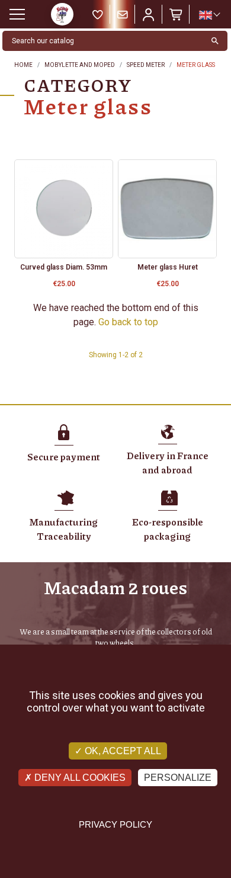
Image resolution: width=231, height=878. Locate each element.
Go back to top (128, 322)
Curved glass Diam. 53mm (63, 267)
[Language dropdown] (209, 15)
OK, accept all (121, 751)
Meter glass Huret (167, 267)
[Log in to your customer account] (148, 14)
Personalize (177, 778)
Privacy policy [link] (115, 824)
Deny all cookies (79, 778)
